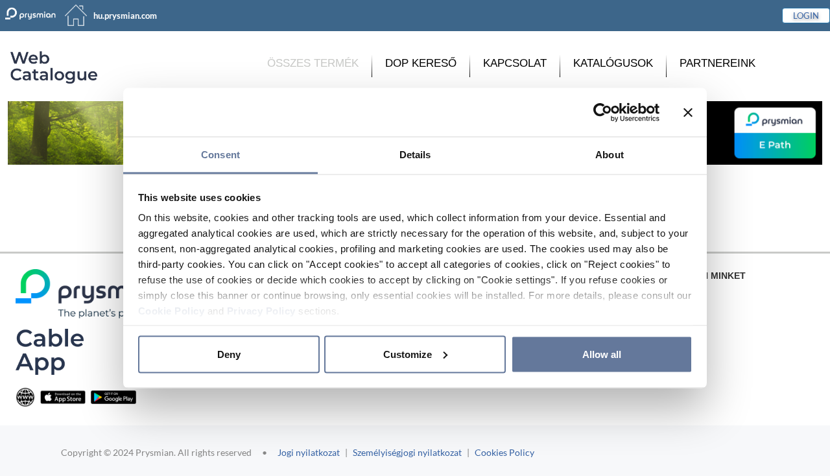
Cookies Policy (504, 452)
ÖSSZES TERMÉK (313, 63)
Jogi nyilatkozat (309, 452)
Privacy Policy (261, 310)
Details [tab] (415, 154)
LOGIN (806, 15)
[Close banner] (688, 112)
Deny (229, 353)
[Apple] (63, 396)
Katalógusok (613, 63)
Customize (407, 353)
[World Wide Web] (25, 396)
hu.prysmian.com (125, 15)
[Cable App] (50, 351)
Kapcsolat (515, 63)
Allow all (601, 353)
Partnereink (717, 63)
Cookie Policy (171, 310)
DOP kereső (420, 63)
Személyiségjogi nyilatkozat (407, 452)
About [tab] (609, 154)
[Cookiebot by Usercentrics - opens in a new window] (602, 112)
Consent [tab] (220, 154)
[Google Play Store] (113, 396)
